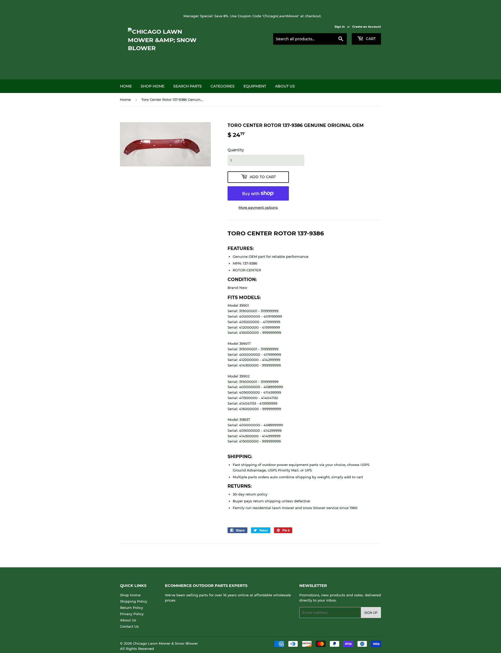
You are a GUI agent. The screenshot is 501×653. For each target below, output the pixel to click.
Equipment (254, 86)
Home (126, 86)
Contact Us (129, 626)
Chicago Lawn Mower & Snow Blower (165, 643)
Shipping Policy (133, 601)
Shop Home (152, 86)
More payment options (258, 207)
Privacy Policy (132, 614)
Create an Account (366, 26)
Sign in (340, 26)
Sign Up (371, 613)
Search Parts (187, 86)
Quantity (236, 150)
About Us (285, 86)
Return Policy (131, 607)
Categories (223, 86)
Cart (370, 38)
